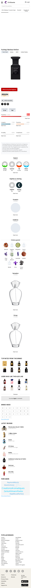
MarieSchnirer (9, 485)
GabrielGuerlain (18, 485)
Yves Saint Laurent (19, 544)
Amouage (17, 557)
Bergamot (17, 249)
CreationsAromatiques (13, 488)
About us (3, 577)
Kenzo (2, 554)
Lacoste (3, 541)
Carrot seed (23, 250)
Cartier (17, 549)
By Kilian (17, 541)
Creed (16, 539)
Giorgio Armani (18, 540)
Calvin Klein (3, 543)
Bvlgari (2, 557)
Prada (2, 559)
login (15, 398)
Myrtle (9, 267)
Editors (3, 583)
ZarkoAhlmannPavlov (13, 491)
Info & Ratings (5, 10)
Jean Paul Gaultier (19, 559)
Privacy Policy (4, 579)
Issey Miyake (18, 537)
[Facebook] (2, 104)
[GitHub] (8, 104)
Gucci (2, 544)
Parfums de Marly (5, 552)
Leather (23, 258)
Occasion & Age (11, 10)
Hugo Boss (17, 560)
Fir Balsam (11, 259)
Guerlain (17, 543)
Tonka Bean (21, 267)
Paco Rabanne (4, 563)
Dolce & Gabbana (5, 550)
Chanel (17, 563)
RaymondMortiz (13, 482)
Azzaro (2, 553)
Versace (3, 549)
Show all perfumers (6, 496)
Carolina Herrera (19, 552)
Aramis (2, 537)
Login (28, 2)
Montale (17, 547)
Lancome (17, 550)
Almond (6, 249)
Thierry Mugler (18, 562)
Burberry (17, 556)
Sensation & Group (26, 10)
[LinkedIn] (5, 104)
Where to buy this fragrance (9, 89)
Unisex (11, 52)
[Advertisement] (15, 21)
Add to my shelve (8, 100)
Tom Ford (5, 52)
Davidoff (3, 539)
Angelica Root (11, 250)
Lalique (2, 565)
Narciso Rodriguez (5, 540)
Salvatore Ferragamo (20, 565)
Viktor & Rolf (4, 562)
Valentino (3, 560)
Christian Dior (4, 547)
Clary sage (6, 259)
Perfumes (13, 575)
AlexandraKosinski (14, 486)
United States (24, 52)
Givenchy (17, 554)
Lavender (17, 258)
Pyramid (19, 10)
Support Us (4, 585)
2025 (17, 52)
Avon (2, 556)
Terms (2, 575)
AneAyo (16, 486)
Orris (15, 267)
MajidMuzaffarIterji (17, 494)
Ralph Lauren (18, 553)
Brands (13, 577)
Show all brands (5, 419)
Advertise (3, 581)
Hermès (17, 546)
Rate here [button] (27, 118)
